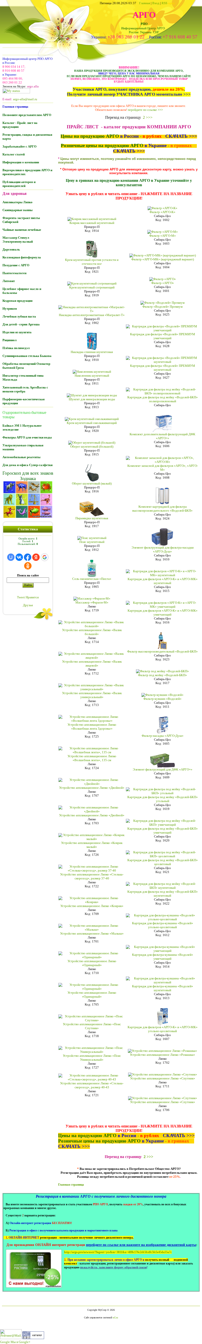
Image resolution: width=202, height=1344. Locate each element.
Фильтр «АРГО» (162, 283)
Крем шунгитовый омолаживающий (92, 423)
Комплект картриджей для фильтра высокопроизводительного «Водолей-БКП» (162, 508)
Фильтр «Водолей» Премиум (162, 306)
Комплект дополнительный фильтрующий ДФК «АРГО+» (162, 436)
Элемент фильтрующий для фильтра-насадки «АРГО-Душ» (163, 549)
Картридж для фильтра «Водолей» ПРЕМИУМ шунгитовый (162, 367)
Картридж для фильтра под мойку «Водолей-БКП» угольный (162, 799)
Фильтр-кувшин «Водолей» (162, 699)
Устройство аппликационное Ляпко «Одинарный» (91, 963)
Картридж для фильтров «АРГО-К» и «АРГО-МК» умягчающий (163, 612)
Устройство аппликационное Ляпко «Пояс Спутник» (92, 1026)
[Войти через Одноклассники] (28, 566)
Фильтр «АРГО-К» (162, 212)
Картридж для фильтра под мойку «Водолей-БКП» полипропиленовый (162, 399)
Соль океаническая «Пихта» (91, 579)
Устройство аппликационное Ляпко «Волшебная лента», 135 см (91, 758)
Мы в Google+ (20, 1342)
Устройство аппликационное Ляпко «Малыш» (92, 933)
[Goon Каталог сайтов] (33, 1338)
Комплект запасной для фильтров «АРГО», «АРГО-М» (162, 467)
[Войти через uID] (11, 557)
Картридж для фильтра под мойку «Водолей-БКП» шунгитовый (162, 893)
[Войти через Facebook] (27, 557)
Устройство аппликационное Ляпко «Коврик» (91, 906)
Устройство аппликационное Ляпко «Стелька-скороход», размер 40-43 (91, 1085)
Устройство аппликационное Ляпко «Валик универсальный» (92, 695)
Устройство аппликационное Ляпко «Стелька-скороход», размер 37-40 (91, 876)
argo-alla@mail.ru (25, 99)
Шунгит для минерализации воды (92, 399)
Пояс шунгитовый (91, 542)
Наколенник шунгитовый (92, 375)
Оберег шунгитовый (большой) (91, 446)
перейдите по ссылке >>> (145, 110)
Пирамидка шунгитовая (91, 518)
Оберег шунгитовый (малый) (92, 483)
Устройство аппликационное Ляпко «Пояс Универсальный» (92, 1057)
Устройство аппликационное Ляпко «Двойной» (91, 788)
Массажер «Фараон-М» (91, 602)
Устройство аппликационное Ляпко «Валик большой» (92, 632)
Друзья (28, 605)
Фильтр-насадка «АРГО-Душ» (163, 736)
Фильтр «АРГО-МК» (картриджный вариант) (162, 259)
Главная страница (71, 1184)
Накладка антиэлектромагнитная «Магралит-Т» (92, 315)
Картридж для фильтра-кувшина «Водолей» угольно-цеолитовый (162, 925)
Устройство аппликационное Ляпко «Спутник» (162, 1078)
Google (5, 1342)
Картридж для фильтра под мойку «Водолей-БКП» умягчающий (162, 830)
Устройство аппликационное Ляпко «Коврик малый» (91, 845)
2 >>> (147, 117)
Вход (155, 3)
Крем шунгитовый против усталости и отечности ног (91, 262)
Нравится (32, 597)
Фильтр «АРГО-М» (162, 235)
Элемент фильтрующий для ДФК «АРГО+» (162, 769)
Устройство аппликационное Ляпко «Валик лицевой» (92, 663)
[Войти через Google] (45, 557)
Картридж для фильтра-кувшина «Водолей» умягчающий (162, 956)
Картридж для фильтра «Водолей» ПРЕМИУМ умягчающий (162, 336)
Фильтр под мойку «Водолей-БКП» (162, 675)
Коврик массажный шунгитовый (91, 223)
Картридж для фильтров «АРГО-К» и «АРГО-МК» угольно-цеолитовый (163, 1029)
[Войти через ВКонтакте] (19, 557)
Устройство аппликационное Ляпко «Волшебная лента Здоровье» (91, 726)
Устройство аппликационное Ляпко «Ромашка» (162, 1055)
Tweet (21, 597)
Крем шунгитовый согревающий (92, 287)
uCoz (115, 1317)
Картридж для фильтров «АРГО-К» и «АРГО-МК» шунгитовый (163, 581)
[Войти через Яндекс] (36, 557)
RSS (168, 3)
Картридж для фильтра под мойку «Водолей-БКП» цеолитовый (162, 862)
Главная (144, 3)
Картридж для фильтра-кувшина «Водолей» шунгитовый (162, 988)
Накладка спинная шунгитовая (92, 352)
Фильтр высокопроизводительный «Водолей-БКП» (162, 651)
